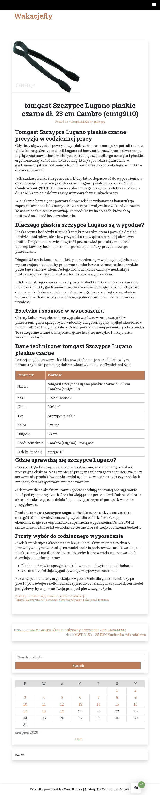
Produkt (34, 596)
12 (62, 704)
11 (44, 704)
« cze (78, 739)
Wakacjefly (33, 16)
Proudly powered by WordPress (56, 789)
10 (25, 704)
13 (80, 704)
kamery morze (35, 599)
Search (78, 665)
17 (25, 711)
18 (44, 711)
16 (135, 704)
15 (117, 704)
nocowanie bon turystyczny (64, 599)
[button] (154, 5)
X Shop (90, 789)
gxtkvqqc (99, 121)
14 (98, 704)
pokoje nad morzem (96, 599)
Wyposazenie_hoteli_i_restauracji (63, 596)
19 (62, 711)
